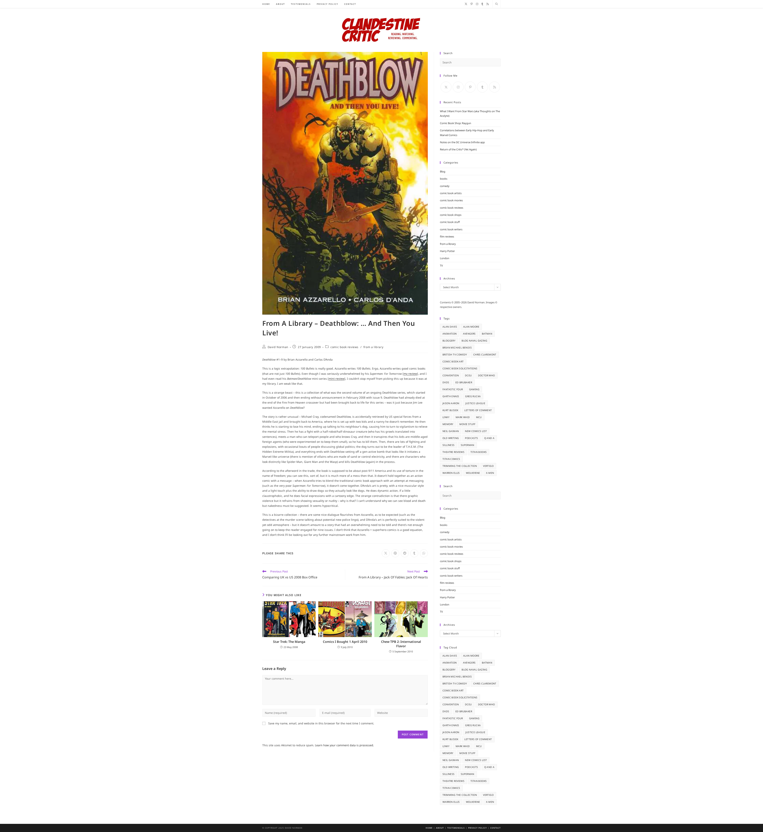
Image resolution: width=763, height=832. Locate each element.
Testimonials (456, 827)
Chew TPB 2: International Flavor (401, 643)
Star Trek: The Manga (289, 641)
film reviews (447, 236)
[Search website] (496, 4)
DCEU (468, 375)
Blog (442, 171)
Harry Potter (447, 251)
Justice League (475, 403)
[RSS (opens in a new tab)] (487, 4)
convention (451, 375)
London (444, 258)
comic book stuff (450, 222)
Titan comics (451, 459)
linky (446, 417)
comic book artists (451, 193)
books (443, 178)
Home (429, 827)
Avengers (469, 333)
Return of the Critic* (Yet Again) (458, 149)
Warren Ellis (451, 473)
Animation (450, 333)
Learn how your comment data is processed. (344, 745)
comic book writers (451, 229)
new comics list (476, 431)
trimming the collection (460, 466)
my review (410, 374)
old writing (451, 438)
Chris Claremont (484, 354)
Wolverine (473, 473)
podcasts (471, 438)
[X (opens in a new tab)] (466, 4)
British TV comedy (455, 354)
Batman (487, 333)
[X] (446, 87)
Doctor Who (486, 375)
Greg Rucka (473, 396)
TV (441, 265)
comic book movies (451, 200)
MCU (479, 417)
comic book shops (450, 215)
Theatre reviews (453, 452)
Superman (467, 445)
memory (448, 424)
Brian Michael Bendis (457, 347)
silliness (449, 445)
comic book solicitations (460, 368)
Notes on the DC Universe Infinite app (462, 142)
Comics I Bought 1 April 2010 (345, 641)
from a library (373, 347)
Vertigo (488, 466)
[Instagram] (458, 87)
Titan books (479, 452)
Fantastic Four (453, 389)
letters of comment (478, 410)
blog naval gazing (474, 340)
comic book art (453, 361)
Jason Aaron (451, 403)
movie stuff (467, 424)
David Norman (278, 347)
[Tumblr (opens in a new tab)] (482, 4)
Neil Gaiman (451, 431)
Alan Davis (450, 326)
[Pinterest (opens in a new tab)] (471, 4)
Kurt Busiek (450, 410)
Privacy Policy (477, 827)
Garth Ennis (451, 396)
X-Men (490, 473)
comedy (444, 186)
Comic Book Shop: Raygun (455, 123)
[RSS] (494, 87)
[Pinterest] (470, 87)
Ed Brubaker (463, 382)
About (440, 827)
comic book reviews (344, 347)
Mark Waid (463, 417)
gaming (474, 389)
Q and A (489, 438)
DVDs (446, 382)
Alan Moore (471, 326)
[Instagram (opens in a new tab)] (477, 4)
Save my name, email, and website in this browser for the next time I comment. (321, 723)
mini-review (336, 378)
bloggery (449, 340)
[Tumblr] (482, 87)
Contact (495, 827)
